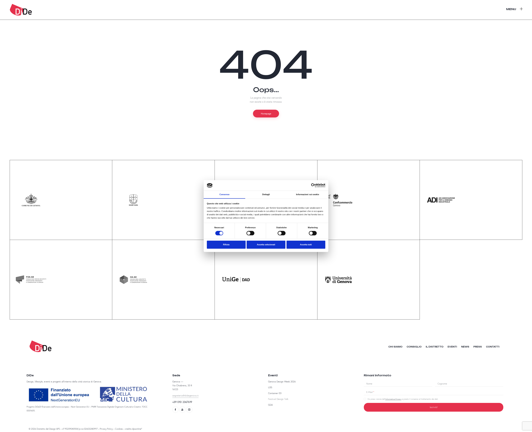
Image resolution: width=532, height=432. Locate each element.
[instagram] (189, 410)
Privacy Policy (106, 428)
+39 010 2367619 (182, 402)
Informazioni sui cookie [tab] (307, 194)
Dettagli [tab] (266, 194)
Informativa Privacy (393, 399)
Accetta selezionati (266, 244)
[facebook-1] (175, 410)
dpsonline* (137, 428)
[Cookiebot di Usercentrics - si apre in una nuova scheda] (313, 185)
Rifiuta (226, 244)
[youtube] (182, 410)
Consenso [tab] (224, 194)
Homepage (266, 113)
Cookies (119, 428)
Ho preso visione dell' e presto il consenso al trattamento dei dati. (403, 399)
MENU (511, 9)
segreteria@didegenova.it (185, 395)
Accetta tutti (306, 244)
